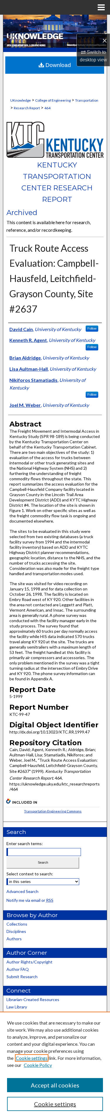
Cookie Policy (38, 1065)
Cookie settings (32, 1058)
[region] (55, 1065)
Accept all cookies (55, 1085)
